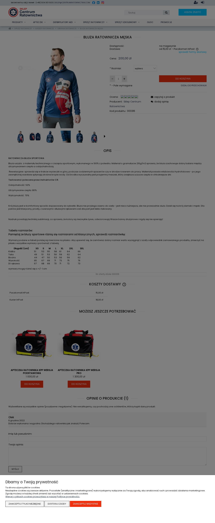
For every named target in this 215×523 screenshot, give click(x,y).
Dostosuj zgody (57, 504)
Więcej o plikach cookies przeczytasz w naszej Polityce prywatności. (42, 496)
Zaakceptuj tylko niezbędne (25, 504)
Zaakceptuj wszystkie (85, 504)
